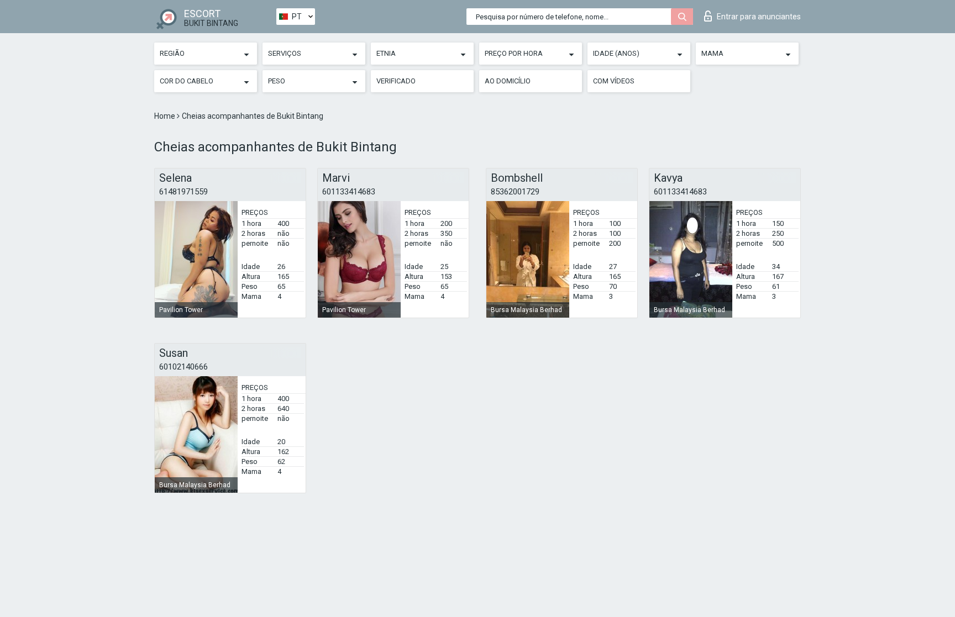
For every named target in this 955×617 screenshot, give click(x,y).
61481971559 (183, 192)
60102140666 (183, 367)
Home (165, 116)
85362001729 (515, 192)
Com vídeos (613, 81)
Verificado (396, 81)
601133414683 (348, 192)
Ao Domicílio (508, 81)
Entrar (759, 16)
